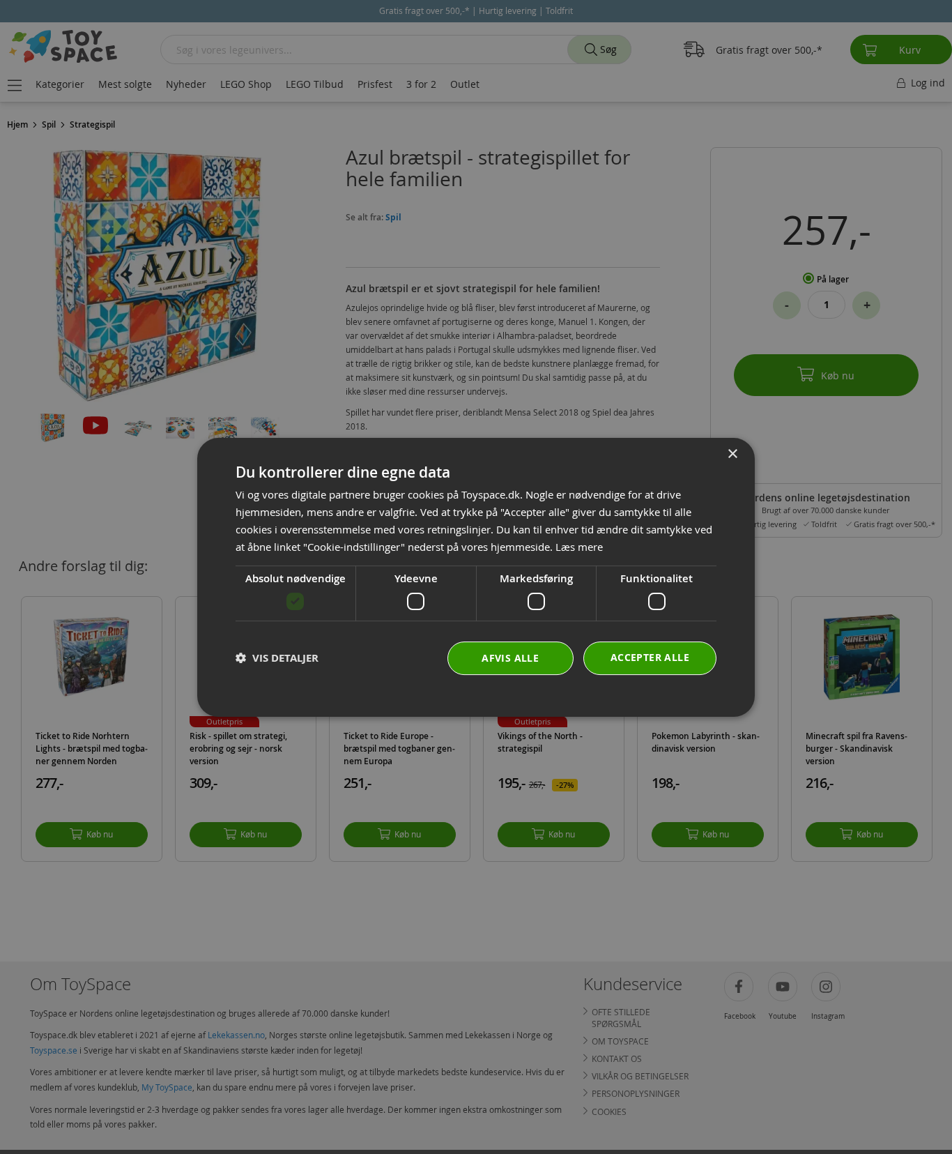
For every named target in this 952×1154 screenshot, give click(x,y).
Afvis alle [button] (510, 657)
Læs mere (579, 546)
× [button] (732, 454)
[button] (277, 658)
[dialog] (476, 577)
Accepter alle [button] (650, 656)
